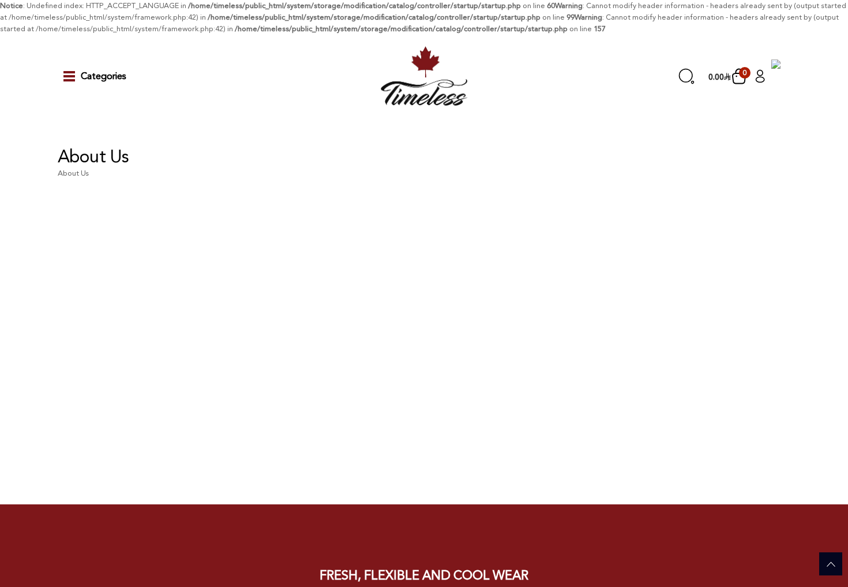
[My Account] (760, 76)
